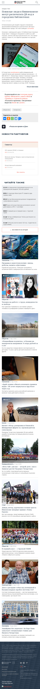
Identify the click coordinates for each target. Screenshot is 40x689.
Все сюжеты (21, 172)
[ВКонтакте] (4, 118)
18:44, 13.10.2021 (6, 21)
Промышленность (7, 464)
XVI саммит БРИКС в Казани (14, 151)
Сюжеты (8, 145)
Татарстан (17, 110)
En (24, 666)
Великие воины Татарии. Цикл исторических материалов (19, 158)
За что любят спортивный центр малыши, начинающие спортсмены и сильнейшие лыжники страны (19, 471)
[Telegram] (15, 118)
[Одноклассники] (8, 118)
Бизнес (4, 423)
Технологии (5, 260)
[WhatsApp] (12, 118)
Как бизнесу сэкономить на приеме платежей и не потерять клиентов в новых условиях (18, 632)
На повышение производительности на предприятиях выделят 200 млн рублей (18, 188)
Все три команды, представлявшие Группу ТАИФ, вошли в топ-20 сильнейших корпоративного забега (19, 511)
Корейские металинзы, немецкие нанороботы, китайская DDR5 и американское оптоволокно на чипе (19, 266)
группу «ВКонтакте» (12, 96)
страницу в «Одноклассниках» (16, 98)
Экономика (5, 626)
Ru (21, 666)
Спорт (4, 505)
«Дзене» (22, 103)
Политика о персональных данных (10, 674)
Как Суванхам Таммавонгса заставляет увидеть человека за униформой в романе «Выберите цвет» (19, 305)
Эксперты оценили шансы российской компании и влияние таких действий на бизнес (19, 388)
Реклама (4, 669)
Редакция (5, 667)
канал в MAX (25, 96)
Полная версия (7, 681)
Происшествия (6, 585)
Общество (6, 9)
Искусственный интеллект (13, 166)
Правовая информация (9, 671)
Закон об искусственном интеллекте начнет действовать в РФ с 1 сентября (19, 206)
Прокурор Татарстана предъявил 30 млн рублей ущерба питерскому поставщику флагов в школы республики (18, 430)
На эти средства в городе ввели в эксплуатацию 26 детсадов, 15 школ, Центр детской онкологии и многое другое (20, 346)
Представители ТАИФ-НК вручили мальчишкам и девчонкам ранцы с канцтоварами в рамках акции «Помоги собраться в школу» (18, 552)
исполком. (31, 28)
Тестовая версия (7, 683)
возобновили (15, 72)
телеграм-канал (26, 94)
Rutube (14, 103)
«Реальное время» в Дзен (18, 126)
